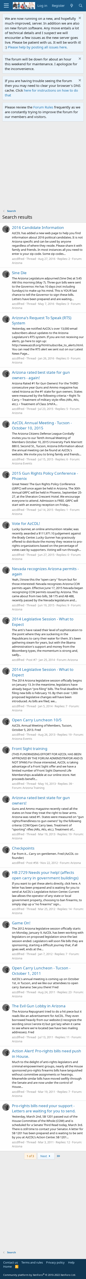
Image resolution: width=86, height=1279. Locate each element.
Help (71, 1262)
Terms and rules (32, 1262)
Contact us (10, 1262)
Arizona (17, 263)
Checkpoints (23, 848)
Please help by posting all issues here (37, 47)
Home (7, 1266)
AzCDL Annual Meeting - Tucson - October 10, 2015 (42, 425)
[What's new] (71, 5)
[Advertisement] (43, 166)
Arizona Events (22, 463)
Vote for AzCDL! (26, 523)
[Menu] (6, 5)
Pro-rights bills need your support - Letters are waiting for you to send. (44, 1108)
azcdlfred (18, 259)
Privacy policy (55, 1262)
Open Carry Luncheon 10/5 (37, 719)
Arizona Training (33, 788)
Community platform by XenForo (39, 1274)
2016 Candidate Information (38, 227)
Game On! (21, 922)
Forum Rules (43, 107)
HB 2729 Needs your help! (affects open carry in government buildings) (45, 875)
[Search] (80, 5)
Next (44, 1156)
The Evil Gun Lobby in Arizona (39, 1005)
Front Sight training (29, 748)
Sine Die (19, 272)
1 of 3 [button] (30, 1156)
